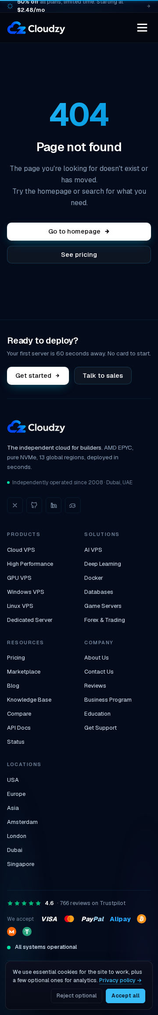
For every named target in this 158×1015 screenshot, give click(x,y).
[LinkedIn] (53, 505)
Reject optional (77, 995)
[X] (15, 505)
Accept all (125, 995)
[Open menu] (142, 27)
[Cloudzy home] (36, 27)
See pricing (79, 254)
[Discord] (73, 505)
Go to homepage (74, 231)
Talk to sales (103, 375)
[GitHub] (34, 505)
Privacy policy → (120, 980)
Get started (33, 375)
